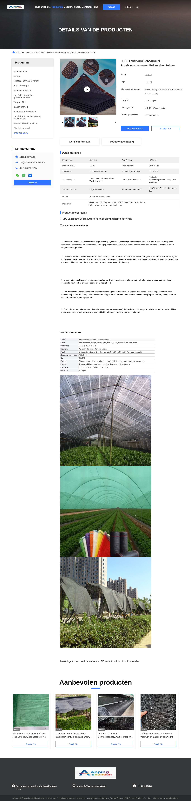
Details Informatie (79, 141)
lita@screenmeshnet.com (32, 162)
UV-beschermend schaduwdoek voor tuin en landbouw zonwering (157, 735)
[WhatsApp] (23, 175)
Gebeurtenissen (72, 7)
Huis (37, 7)
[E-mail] (30, 175)
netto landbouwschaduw (86, 661)
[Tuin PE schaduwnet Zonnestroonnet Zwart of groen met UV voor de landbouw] (116, 712)
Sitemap (16, 798)
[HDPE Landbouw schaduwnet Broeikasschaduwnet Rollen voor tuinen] (88, 87)
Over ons (46, 7)
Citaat (111, 7)
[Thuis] (15, 7)
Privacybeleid (28, 798)
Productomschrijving (121, 141)
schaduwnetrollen (130, 661)
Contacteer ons (90, 7)
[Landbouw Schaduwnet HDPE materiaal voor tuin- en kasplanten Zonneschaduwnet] (73, 712)
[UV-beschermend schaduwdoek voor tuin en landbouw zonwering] (158, 712)
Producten (57, 7)
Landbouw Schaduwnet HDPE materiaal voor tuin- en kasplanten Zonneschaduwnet (72, 735)
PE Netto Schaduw (110, 661)
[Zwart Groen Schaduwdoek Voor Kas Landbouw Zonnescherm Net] (31, 712)
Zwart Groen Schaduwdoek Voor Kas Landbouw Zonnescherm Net (29, 735)
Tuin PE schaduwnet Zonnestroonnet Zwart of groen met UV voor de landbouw (115, 735)
